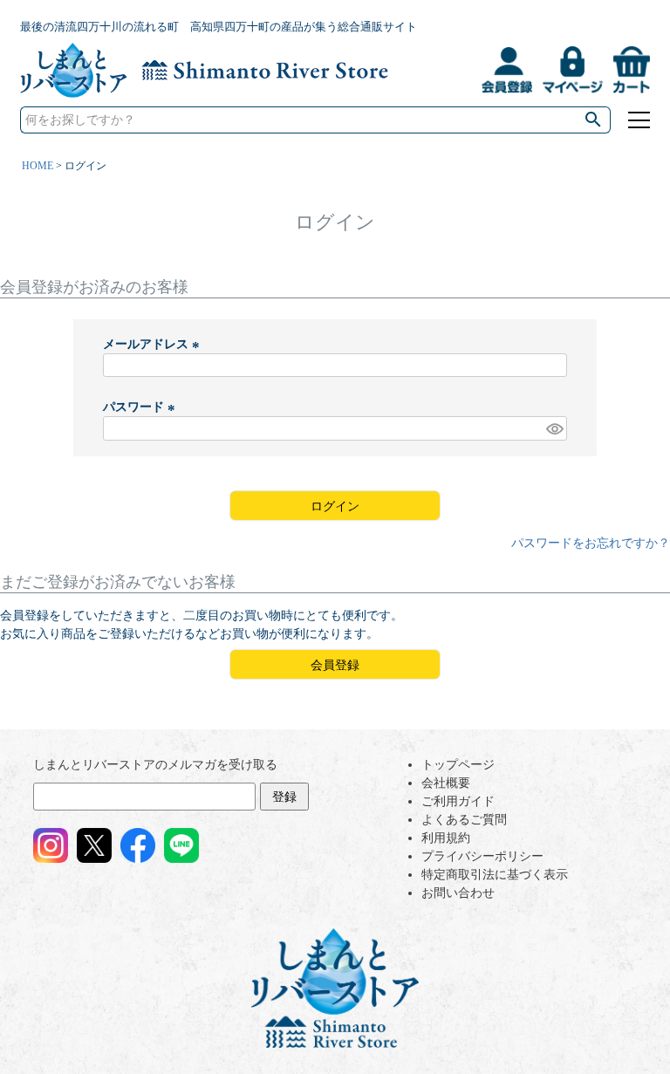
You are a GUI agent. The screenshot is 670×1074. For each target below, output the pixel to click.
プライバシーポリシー (482, 856)
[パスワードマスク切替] (554, 428)
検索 (593, 119)
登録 (284, 797)
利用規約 (445, 838)
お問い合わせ (458, 893)
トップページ (458, 764)
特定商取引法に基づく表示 (494, 874)
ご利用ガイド (458, 801)
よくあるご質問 (464, 819)
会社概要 (445, 783)
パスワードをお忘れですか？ (590, 543)
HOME (37, 166)
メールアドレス (153, 344)
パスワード (141, 407)
